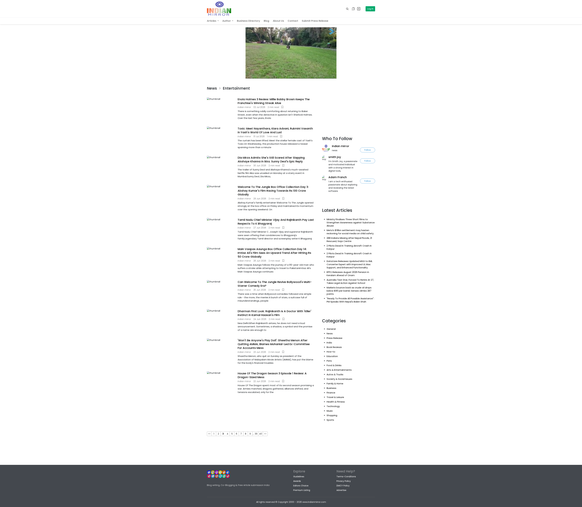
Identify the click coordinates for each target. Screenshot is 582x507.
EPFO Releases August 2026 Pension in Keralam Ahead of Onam (348, 273)
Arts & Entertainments (339, 369)
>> (265, 433)
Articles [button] (212, 21)
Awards (297, 481)
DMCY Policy (343, 485)
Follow (367, 149)
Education (332, 356)
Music (330, 410)
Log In (370, 8)
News (330, 333)
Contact (293, 21)
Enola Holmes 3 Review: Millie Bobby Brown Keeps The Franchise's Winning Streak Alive (274, 101)
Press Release (334, 338)
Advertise (341, 490)
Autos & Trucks (335, 374)
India (329, 342)
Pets (329, 360)
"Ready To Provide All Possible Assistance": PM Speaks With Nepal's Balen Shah (350, 300)
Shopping (332, 415)
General (331, 329)
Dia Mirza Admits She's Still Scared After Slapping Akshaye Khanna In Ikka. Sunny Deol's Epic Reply (271, 159)
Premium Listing (301, 490)
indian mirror (340, 146)
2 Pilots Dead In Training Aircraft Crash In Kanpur (349, 247)
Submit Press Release (315, 21)
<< (209, 433)
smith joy (334, 157)
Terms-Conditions (346, 476)
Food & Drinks (334, 365)
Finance (331, 392)
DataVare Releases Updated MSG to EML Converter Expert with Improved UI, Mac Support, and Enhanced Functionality (349, 264)
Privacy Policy (343, 481)
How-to (331, 351)
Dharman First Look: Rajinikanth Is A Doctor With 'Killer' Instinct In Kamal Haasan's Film (274, 313)
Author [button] (226, 21)
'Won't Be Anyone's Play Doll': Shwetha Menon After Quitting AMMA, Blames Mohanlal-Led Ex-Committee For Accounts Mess (274, 344)
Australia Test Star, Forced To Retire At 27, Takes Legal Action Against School (350, 281)
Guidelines (298, 476)
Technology (333, 406)
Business (331, 388)
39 (256, 433)
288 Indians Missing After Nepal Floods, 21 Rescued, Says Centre (349, 239)
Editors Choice (300, 485)
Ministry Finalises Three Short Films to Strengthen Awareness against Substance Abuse (351, 222)
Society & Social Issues (339, 379)
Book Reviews (334, 347)
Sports (330, 419)
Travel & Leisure (335, 397)
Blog (266, 21)
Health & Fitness (336, 401)
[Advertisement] (262, 412)
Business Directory (248, 21)
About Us (278, 21)
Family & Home (335, 383)
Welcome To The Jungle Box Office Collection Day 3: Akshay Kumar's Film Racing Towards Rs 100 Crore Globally (273, 190)
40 (260, 433)
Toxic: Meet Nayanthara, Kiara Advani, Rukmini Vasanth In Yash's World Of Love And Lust (275, 130)
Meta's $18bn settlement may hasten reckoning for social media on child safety (350, 232)
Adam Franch (337, 177)
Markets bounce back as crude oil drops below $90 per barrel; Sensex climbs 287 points (349, 290)
